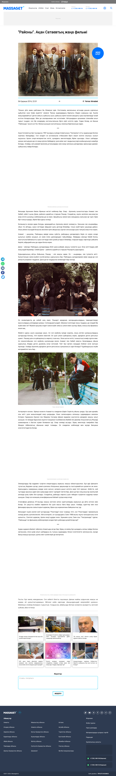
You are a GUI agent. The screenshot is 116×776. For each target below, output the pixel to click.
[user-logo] (104, 8)
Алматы (6, 722)
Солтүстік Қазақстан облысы (41, 746)
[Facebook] (98, 713)
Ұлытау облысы (64, 746)
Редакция (89, 737)
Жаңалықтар (33, 8)
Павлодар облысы (10, 746)
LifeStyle (41, 8)
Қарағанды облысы (10, 737)
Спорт (47, 8)
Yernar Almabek (91, 101)
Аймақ (52, 8)
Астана (61, 722)
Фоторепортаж (60, 8)
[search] (111, 8)
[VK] (94, 713)
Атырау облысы (9, 727)
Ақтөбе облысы (64, 727)
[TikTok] (85, 713)
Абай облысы (8, 741)
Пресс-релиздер (91, 728)
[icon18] (20, 713)
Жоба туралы (90, 723)
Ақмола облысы (9, 732)
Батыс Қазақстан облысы (40, 732)
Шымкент (34, 751)
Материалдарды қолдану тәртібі (97, 732)
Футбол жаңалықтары (66, 751)
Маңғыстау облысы (37, 722)
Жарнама (5, 2)
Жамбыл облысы (64, 741)
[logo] (14, 8)
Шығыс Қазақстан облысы (13, 751)
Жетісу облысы (36, 741)
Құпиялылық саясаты (93, 742)
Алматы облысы (36, 727)
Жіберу (58, 694)
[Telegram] (106, 713)
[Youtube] (89, 713)
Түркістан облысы (65, 732)
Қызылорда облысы (38, 737)
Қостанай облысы (65, 737)
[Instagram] (102, 713)
